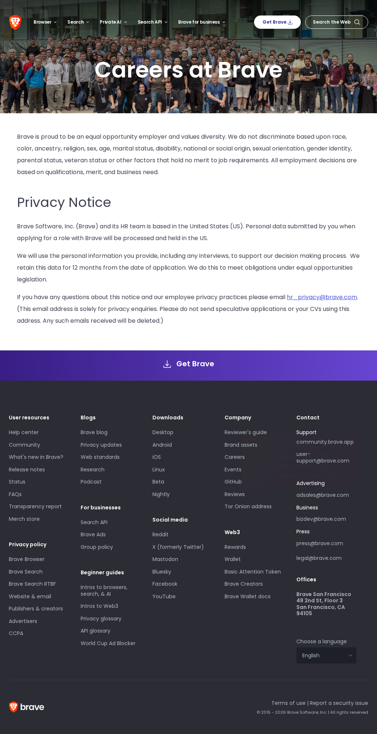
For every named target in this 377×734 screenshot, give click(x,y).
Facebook (164, 584)
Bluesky (161, 571)
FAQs (15, 494)
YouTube (164, 596)
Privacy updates (101, 445)
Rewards (235, 547)
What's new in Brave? (36, 457)
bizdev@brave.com (321, 519)
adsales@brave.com (322, 494)
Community (24, 445)
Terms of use (288, 703)
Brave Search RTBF (32, 584)
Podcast (91, 481)
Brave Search (26, 571)
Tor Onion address (248, 506)
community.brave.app (325, 442)
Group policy (97, 547)
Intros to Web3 (99, 606)
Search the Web (332, 22)
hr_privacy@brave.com (322, 297)
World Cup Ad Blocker (108, 643)
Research (93, 469)
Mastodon (165, 559)
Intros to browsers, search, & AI (104, 591)
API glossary (95, 630)
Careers (235, 457)
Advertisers (23, 621)
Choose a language (321, 641)
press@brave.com (319, 543)
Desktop (162, 432)
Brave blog (94, 432)
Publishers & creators (36, 608)
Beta (158, 481)
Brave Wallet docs (248, 596)
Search (75, 22)
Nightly (161, 494)
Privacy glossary (101, 618)
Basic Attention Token (253, 571)
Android (162, 445)
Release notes (27, 469)
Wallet (233, 559)
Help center (24, 432)
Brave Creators (244, 584)
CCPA (16, 633)
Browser (42, 22)
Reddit (160, 534)
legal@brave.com (319, 558)
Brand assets (241, 445)
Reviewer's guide (246, 432)
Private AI (110, 22)
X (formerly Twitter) (178, 547)
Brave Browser (27, 559)
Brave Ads (93, 534)
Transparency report (35, 506)
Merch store (24, 519)
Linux (158, 469)
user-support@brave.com (322, 457)
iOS (156, 457)
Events (233, 469)
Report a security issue (339, 703)
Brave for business (199, 22)
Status (17, 481)
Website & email (30, 596)
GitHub (233, 481)
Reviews (235, 494)
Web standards (100, 457)
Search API (150, 22)
